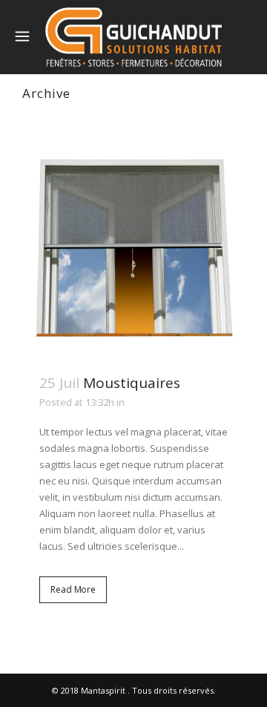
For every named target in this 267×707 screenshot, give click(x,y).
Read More (73, 589)
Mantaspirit (103, 690)
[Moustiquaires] (133, 243)
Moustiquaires (131, 382)
